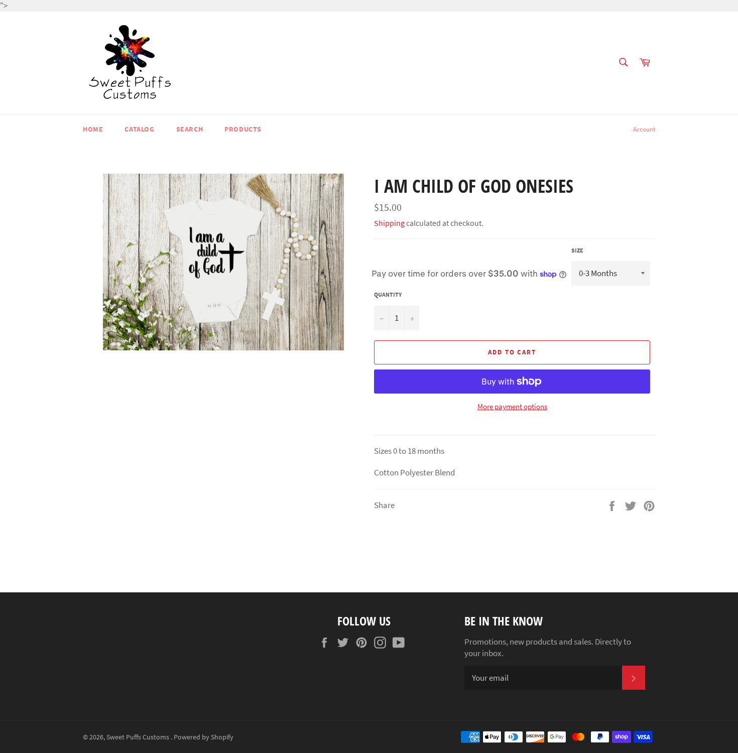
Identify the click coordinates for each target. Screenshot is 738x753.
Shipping (389, 223)
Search (189, 129)
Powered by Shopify (203, 737)
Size (577, 250)
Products (243, 129)
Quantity (388, 294)
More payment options (512, 406)
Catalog (139, 129)
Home (93, 129)
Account (644, 129)
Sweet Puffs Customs (138, 737)
